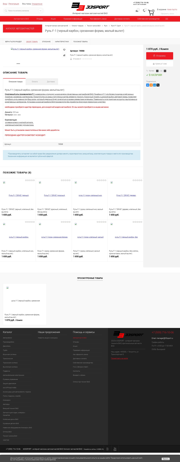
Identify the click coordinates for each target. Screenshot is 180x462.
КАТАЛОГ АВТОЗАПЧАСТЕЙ (20, 28)
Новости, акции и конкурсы (48, 338)
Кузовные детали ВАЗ (11, 423)
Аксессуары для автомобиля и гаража (17, 392)
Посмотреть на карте (119, 358)
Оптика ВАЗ (7, 432)
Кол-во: (152, 70)
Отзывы (39, 19)
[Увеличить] (35, 49)
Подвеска (6, 371)
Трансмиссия (8, 358)
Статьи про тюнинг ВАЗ (81, 382)
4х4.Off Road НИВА (9, 388)
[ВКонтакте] (147, 85)
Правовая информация (73, 19)
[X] (157, 85)
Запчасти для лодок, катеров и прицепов (14, 414)
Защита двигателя (9, 383)
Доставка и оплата (122, 19)
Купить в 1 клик (161, 63)
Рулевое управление (10, 379)
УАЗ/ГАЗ (6, 440)
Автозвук (6, 404)
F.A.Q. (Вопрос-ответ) (80, 367)
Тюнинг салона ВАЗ (10, 436)
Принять (166, 459)
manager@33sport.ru (165, 338)
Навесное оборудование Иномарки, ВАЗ (17, 428)
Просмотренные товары (90, 278)
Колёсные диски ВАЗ (10, 419)
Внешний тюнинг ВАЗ (10, 408)
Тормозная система (10, 363)
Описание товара (16, 82)
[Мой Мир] (154, 85)
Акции (53, 19)
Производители (8, 342)
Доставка (51, 82)
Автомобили (7, 338)
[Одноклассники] (151, 85)
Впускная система (9, 354)
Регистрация (14, 4)
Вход (5, 4)
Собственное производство (148, 19)
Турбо (5, 350)
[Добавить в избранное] (64, 50)
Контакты (76, 371)
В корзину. (161, 56)
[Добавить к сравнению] (64, 55)
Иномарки (6, 400)
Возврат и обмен (79, 375)
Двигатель (6, 346)
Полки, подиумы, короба (11, 396)
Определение (37, 4)
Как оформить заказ (98, 19)
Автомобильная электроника (13, 375)
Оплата (35, 82)
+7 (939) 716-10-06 (141, 2)
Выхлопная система (10, 367)
